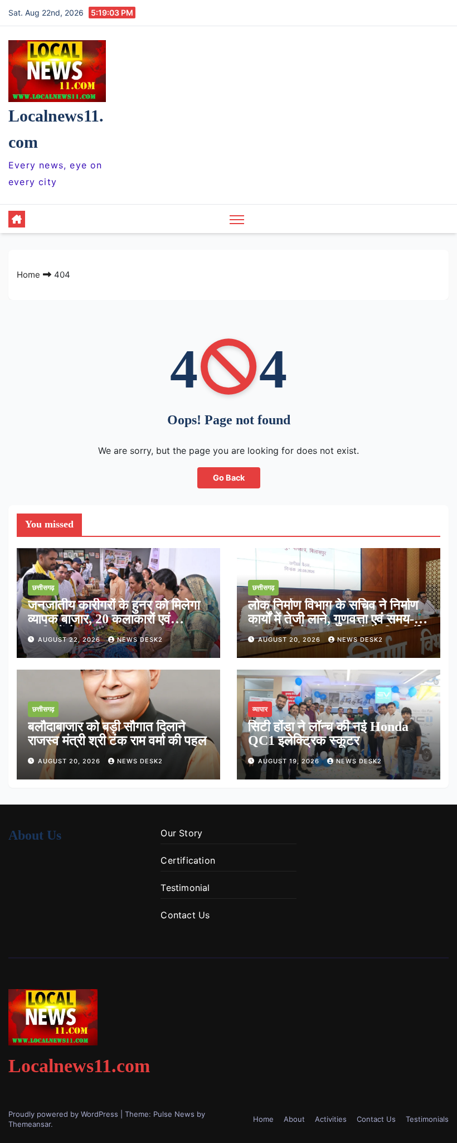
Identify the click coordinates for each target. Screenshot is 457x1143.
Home (28, 274)
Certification (188, 860)
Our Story (181, 833)
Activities (331, 1119)
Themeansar (29, 1124)
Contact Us (185, 915)
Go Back (229, 477)
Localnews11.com (79, 1065)
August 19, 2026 (290, 761)
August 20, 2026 (290, 639)
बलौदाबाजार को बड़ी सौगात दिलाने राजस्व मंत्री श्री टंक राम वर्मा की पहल (117, 733)
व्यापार (260, 709)
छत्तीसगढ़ (43, 587)
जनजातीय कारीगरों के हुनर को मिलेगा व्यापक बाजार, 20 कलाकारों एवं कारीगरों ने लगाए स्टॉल (114, 619)
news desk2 (140, 639)
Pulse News (174, 1114)
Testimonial (185, 887)
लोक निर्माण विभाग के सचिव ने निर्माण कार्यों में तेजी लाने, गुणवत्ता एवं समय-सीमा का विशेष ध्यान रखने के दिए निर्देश (338, 619)
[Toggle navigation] (237, 218)
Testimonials (427, 1119)
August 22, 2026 (70, 639)
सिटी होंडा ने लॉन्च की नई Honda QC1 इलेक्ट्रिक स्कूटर (328, 733)
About (294, 1119)
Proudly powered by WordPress (64, 1114)
